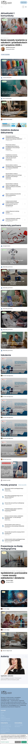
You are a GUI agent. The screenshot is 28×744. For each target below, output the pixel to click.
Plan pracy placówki (5, 729)
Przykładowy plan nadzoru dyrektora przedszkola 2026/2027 (13, 509)
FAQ (2, 714)
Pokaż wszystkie (22, 485)
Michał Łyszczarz (10, 47)
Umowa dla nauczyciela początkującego (14, 503)
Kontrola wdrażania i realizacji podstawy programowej (13, 219)
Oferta (2, 712)
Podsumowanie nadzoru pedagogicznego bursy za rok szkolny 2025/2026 (15, 540)
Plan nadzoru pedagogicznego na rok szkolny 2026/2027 (14, 496)
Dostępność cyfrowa (5, 720)
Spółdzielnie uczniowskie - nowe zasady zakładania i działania (14, 575)
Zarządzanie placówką (6, 726)
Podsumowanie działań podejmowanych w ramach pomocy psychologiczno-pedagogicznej (12, 203)
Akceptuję (24, 742)
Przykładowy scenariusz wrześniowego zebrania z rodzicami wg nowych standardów (12, 157)
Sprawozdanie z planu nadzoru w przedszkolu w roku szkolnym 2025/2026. (14, 525)
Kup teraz (23, 2)
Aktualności (5, 38)
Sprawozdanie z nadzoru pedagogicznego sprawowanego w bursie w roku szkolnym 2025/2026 (14, 176)
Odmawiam (18, 742)
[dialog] (14, 739)
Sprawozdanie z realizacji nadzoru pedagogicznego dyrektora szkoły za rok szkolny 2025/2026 (13, 186)
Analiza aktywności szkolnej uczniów (12, 212)
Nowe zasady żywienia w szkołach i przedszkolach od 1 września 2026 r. (14, 42)
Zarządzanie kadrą (5, 728)
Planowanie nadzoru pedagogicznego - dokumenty (14, 489)
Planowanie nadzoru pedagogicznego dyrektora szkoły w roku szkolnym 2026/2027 (14, 138)
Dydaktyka (3, 732)
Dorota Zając (9, 580)
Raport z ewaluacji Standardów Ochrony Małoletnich (13, 194)
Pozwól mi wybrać (5, 742)
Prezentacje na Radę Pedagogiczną (13, 571)
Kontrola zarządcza (5, 731)
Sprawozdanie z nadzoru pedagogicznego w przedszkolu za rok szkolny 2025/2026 (13, 166)
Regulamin (3, 717)
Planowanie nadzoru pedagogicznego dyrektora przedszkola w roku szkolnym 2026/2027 (13, 147)
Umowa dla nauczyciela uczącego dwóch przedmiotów (14, 532)
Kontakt (2, 715)
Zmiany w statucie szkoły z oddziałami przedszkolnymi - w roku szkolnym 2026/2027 (14, 517)
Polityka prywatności (5, 718)
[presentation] (23, 657)
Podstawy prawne (19, 725)
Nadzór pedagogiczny (6, 725)
